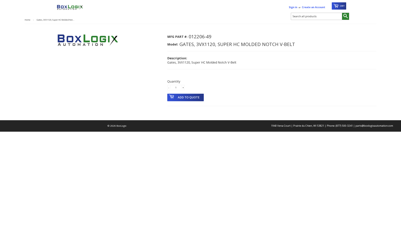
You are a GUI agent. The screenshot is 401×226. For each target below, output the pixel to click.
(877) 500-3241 (344, 125)
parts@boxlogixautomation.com (374, 125)
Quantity (173, 81)
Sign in (293, 7)
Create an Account (313, 7)
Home (27, 19)
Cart (342, 6)
